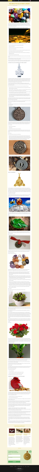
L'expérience (15, 466)
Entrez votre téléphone (10, 457)
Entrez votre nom (9, 454)
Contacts (28, 466)
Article (25, 466)
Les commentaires (11, 466)
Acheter (14, 461)
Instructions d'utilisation (19, 466)
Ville (23, 466)
